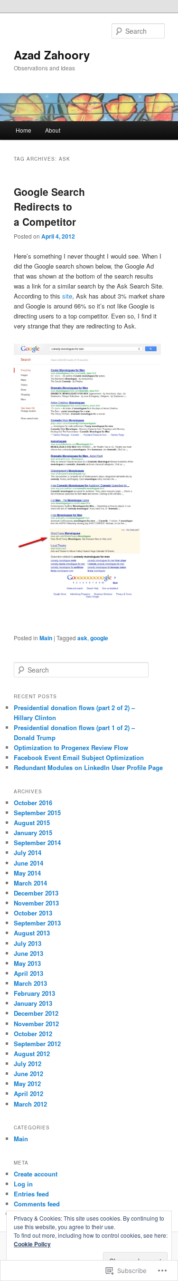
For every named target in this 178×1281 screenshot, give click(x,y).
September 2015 (37, 812)
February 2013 (34, 993)
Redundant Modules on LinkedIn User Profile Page (88, 767)
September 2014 (37, 842)
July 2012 (27, 1063)
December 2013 (36, 892)
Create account (35, 1173)
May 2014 (27, 872)
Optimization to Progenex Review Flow (71, 747)
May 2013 (27, 963)
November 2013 (36, 902)
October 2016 (33, 802)
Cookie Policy (32, 1244)
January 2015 (33, 832)
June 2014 (28, 862)
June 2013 (28, 953)
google (99, 638)
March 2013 (30, 983)
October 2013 (33, 912)
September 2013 (37, 922)
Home (23, 130)
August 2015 (32, 822)
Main (45, 638)
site (67, 295)
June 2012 (28, 1073)
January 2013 (33, 1003)
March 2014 (30, 882)
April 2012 (28, 1093)
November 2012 (36, 1023)
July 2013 (27, 943)
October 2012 (33, 1033)
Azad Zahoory (52, 55)
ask (82, 638)
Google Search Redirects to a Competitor (49, 206)
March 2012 (30, 1103)
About (52, 130)
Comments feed (37, 1203)
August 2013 (32, 932)
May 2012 (27, 1083)
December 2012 (36, 1013)
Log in (23, 1183)
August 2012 (32, 1053)
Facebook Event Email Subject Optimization (79, 757)
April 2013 (28, 973)
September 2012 (37, 1043)
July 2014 (27, 852)
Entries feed (31, 1193)
